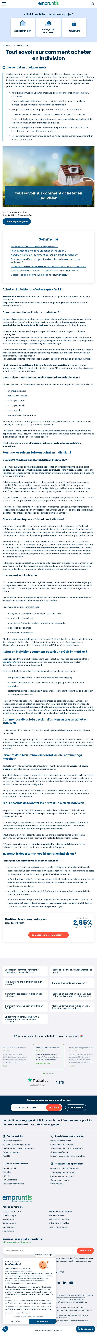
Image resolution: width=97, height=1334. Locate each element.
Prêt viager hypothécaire (13, 1183)
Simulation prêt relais (59, 1152)
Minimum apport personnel (62, 1176)
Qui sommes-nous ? (12, 1211)
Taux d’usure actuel (11, 1152)
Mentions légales (56, 1215)
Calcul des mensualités (60, 1141)
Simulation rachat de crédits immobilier (67, 1156)
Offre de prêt (56, 1183)
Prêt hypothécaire (10, 1180)
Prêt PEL (6, 1176)
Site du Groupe (9, 1215)
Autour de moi (75, 1107)
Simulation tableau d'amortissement (66, 1148)
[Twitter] (58, 1283)
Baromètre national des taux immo (18, 1148)
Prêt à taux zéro (9, 1168)
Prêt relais (7, 1172)
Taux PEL (6, 1156)
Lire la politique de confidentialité (17, 1313)
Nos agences (8, 1219)
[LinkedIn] (64, 1283)
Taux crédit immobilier (12, 1141)
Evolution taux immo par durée (16, 1144)
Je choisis (15, 1321)
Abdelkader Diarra (19, 212)
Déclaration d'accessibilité (60, 1211)
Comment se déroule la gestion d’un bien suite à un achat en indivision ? (45, 261)
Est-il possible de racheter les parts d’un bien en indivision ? (44, 270)
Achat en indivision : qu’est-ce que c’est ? (34, 246)
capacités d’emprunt (13, 662)
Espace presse (9, 1227)
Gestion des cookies (58, 1227)
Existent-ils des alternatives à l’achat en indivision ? (40, 274)
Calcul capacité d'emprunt (62, 1144)
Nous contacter (9, 1223)
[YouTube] (71, 1283)
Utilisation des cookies (59, 1223)
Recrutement (8, 1231)
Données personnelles (59, 1219)
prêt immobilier (59, 340)
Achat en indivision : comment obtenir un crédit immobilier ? (45, 254)
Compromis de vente (59, 1180)
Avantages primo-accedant (62, 1172)
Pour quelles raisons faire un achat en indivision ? (38, 250)
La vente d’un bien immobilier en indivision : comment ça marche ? (48, 266)
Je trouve (54, 1107)
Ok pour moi (42, 1321)
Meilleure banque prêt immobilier (65, 1168)
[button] (5, 1329)
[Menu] (4, 3)
